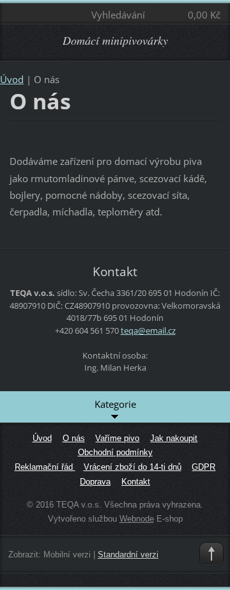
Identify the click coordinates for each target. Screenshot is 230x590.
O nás (74, 438)
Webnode (136, 519)
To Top (211, 554)
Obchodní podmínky (115, 452)
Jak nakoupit (173, 438)
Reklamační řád (45, 467)
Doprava (95, 481)
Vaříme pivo (117, 438)
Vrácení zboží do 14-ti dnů (132, 467)
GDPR (203, 467)
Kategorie (115, 404)
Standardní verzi (128, 554)
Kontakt (135, 481)
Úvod (12, 79)
